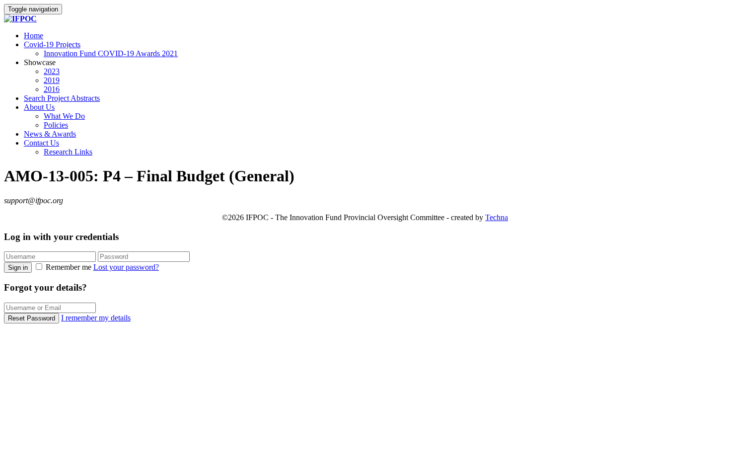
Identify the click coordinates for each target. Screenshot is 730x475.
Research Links (68, 152)
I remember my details (96, 318)
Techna (496, 217)
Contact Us (41, 143)
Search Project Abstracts (62, 98)
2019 (52, 80)
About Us (39, 107)
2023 (52, 71)
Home (33, 35)
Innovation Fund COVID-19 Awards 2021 (111, 53)
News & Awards (50, 134)
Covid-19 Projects (52, 44)
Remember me (68, 267)
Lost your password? (126, 267)
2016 (52, 89)
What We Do (64, 116)
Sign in (18, 267)
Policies (56, 125)
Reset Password (31, 318)
